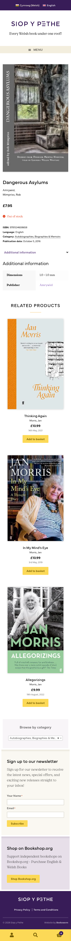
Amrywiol (46, 285)
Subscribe (17, 823)
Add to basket (36, 439)
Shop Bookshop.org (23, 879)
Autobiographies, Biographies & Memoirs (37, 236)
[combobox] (35, 738)
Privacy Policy (22, 909)
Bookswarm (62, 922)
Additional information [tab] (20, 252)
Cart (54, 932)
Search (35, 935)
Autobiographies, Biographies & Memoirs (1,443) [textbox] (36, 738)
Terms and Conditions (46, 909)
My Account (12, 935)
